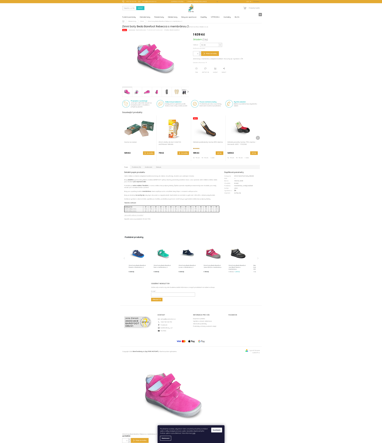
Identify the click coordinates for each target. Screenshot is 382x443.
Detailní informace (199, 62)
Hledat (140, 8)
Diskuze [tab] (158, 167)
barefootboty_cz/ (167, 328)
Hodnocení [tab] (148, 167)
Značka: (172, 30)
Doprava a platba (177, 1)
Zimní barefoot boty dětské (244, 176)
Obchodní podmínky (200, 324)
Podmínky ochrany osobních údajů (204, 326)
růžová (236, 181)
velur (236, 188)
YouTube (163, 331)
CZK (247, 1)
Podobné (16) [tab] (136, 167)
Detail (219, 153)
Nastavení (165, 438)
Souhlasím (217, 430)
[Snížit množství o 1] (200, 55)
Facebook (164, 325)
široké (236, 183)
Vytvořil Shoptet (254, 350)
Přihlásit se (157, 300)
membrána (238, 186)
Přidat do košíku (211, 54)
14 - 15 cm (205, 158)
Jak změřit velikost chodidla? (133, 215)
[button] (124, 258)
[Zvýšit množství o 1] (200, 52)
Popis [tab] (126, 167)
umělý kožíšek (248, 186)
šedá (241, 181)
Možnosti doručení (199, 48)
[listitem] (138, 258)
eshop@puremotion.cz (168, 319)
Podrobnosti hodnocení (155, 30)
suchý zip (237, 193)
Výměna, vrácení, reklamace (197, 1)
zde (193, 433)
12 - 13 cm (196, 158)
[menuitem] (129, 17)
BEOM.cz (257, 353)
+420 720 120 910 (166, 322)
